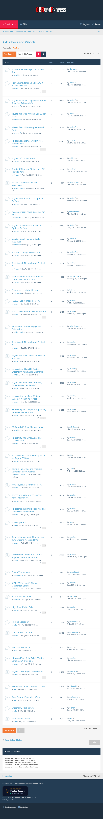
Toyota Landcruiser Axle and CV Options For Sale (26, 227)
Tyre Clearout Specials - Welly (26, 697)
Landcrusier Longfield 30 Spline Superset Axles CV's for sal (27, 397)
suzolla (16, 89)
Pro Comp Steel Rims (21, 596)
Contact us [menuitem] (24, 807)
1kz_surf (72, 69)
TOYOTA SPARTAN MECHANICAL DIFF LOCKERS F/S (27, 496)
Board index (7, 776)
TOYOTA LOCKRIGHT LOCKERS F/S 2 (29, 311)
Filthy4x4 (17, 293)
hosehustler (74, 632)
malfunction (73, 697)
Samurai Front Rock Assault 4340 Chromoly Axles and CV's (27, 278)
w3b (71, 522)
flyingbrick (73, 686)
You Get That (74, 276)
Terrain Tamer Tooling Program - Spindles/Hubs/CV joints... (27, 470)
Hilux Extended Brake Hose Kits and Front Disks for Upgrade (28, 510)
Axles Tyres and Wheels (19, 42)
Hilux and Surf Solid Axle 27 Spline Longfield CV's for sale (28, 659)
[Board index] (51, 10)
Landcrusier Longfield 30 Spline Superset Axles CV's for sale (27, 556)
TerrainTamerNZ (20, 475)
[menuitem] (23, 24)
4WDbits (17, 75)
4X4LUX (72, 140)
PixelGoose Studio (29, 797)
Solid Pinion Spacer (21, 718)
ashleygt (72, 158)
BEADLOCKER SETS (21, 647)
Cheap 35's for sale (21, 572)
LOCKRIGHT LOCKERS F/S (24, 632)
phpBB (14, 783)
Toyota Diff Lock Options (23, 158)
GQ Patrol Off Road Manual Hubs (27, 427)
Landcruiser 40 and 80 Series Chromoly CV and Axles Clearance (27, 370)
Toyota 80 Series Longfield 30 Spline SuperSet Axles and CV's (29, 102)
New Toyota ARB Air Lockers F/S (27, 484)
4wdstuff (72, 82)
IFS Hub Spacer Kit (20, 621)
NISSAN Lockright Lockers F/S (26, 252)
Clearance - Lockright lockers (25, 290)
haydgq (72, 707)
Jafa (15, 525)
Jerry (15, 689)
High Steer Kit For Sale (22, 607)
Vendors (16, 48)
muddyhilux (73, 621)
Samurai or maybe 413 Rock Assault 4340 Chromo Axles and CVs (28, 538)
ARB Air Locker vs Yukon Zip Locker (28, 686)
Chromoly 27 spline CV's (23, 707)
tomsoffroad (18, 218)
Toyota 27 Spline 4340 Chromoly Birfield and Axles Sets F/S (27, 384)
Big (70, 455)
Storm (16, 650)
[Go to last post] (77, 69)
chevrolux (73, 671)
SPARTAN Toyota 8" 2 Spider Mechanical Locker (25, 584)
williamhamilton (19, 188)
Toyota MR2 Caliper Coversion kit (27, 671)
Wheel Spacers (19, 522)
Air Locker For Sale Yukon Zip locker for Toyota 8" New (29, 457)
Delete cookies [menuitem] (10, 807)
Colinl (71, 469)
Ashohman (73, 427)
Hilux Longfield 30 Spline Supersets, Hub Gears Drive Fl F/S (29, 411)
